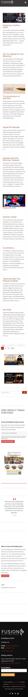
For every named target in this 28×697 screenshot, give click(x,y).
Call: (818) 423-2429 (7, 651)
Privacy (11, 684)
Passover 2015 (9, 208)
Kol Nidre (7, 310)
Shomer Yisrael (9, 217)
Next (12, 348)
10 (8, 348)
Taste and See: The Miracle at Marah (11, 280)
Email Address (5, 668)
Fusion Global (16, 682)
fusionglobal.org (9, 648)
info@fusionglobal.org (12, 646)
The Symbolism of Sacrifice (11, 97)
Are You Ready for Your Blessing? (13, 55)
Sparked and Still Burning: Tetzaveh (11, 159)
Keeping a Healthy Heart (11, 26)
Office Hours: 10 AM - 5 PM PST (10, 663)
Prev (3, 345)
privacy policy (4, 438)
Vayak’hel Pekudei (11, 127)
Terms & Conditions (19, 684)
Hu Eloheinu (8, 248)
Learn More (5, 576)
